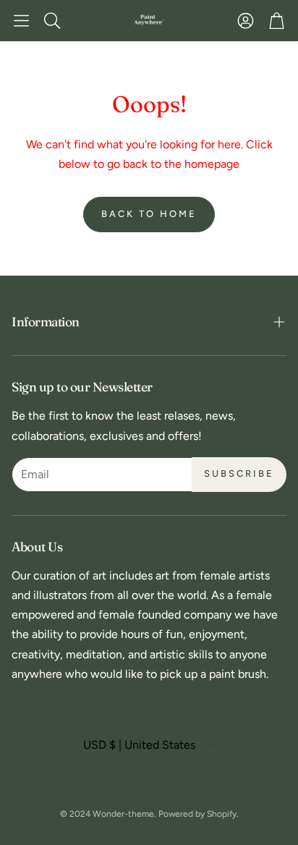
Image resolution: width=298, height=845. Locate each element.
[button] (21, 20)
